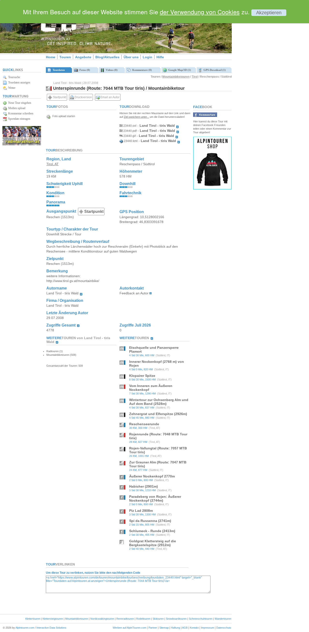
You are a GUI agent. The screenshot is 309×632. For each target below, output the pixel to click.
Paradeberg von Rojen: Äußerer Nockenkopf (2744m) (155, 498)
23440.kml (130, 141)
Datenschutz (223, 627)
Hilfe (160, 57)
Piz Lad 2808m (141, 511)
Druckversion (83, 97)
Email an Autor (109, 97)
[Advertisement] (273, 83)
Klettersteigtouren (52, 618)
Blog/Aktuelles (107, 57)
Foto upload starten (62, 116)
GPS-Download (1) (214, 69)
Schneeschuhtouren (200, 618)
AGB (185, 627)
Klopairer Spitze (142, 376)
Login (147, 57)
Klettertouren (32, 618)
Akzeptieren (268, 12)
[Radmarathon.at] (21, 144)
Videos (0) (111, 69)
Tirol (195, 76)
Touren (65, 57)
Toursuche (13, 77)
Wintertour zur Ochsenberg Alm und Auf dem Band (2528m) (158, 402)
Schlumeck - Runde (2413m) (152, 531)
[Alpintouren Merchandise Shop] (212, 188)
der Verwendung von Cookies (200, 11)
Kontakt (194, 627)
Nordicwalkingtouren (102, 618)
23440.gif (129, 136)
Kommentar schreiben (20, 113)
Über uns (131, 57)
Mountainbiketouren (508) (61, 354)
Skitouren (158, 618)
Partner (152, 627)
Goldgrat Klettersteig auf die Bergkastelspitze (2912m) (152, 543)
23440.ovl (129, 125)
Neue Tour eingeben (19, 102)
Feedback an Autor (133, 293)
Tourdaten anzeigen (18, 82)
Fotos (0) (84, 69)
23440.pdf (130, 131)
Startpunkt (59, 97)
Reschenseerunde (144, 424)
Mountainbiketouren (176, 76)
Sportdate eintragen (18, 118)
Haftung (175, 627)
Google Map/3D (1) (179, 69)
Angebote (83, 57)
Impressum (207, 627)
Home (50, 57)
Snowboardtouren (176, 618)
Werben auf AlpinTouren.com (129, 627)
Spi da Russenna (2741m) (150, 521)
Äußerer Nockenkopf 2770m (152, 476)
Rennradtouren (125, 618)
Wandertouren (223, 618)
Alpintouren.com (24, 627)
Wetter (11, 87)
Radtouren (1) (54, 351)
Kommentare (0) (141, 69)
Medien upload (16, 108)
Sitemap (164, 627)
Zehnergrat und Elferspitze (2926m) (158, 414)
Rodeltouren (143, 618)
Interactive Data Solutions (51, 627)
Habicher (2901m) (143, 486)
